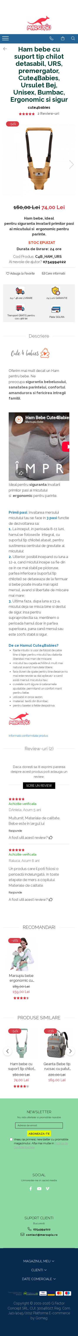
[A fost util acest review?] (50, 837)
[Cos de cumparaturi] (62, 38)
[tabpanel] (39, 160)
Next (71, 164)
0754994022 (41, 1229)
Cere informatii (55, 273)
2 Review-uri (48, 114)
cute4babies (39, 107)
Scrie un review (39, 785)
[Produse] (6, 39)
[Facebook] (30, 1189)
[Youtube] (39, 1189)
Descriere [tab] (39, 336)
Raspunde (15, 830)
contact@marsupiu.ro (41, 1234)
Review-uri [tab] (39, 748)
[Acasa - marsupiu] (39, 23)
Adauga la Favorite (22, 273)
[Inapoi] (3, 49)
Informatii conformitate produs (28, 735)
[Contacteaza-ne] (51, 38)
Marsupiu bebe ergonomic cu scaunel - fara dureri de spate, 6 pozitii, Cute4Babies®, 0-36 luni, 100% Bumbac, (21, 978)
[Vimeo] (47, 1189)
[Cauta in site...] (73, 38)
